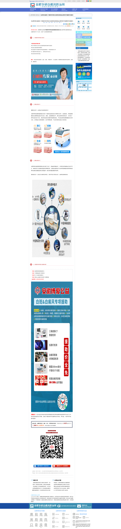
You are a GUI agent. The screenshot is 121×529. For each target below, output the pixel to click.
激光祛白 (66, 518)
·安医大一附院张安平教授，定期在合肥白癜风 (41, 484)
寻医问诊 (56, 518)
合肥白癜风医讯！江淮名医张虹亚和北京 (85, 57)
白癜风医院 (67, 514)
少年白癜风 (41, 515)
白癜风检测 (57, 514)
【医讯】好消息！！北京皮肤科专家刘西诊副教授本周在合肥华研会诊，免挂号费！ (49, 471)
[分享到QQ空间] (66, 24)
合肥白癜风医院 (34, 496)
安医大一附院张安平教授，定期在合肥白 (85, 52)
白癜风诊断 (31, 515)
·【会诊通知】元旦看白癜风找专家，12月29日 (41, 486)
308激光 (36, 526)
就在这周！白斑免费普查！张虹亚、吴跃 (85, 59)
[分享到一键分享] (65, 24)
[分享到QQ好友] (72, 24)
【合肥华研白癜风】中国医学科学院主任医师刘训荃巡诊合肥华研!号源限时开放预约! (56, 15)
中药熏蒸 (45, 526)
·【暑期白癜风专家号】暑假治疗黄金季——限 (41, 482)
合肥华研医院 (33, 15)
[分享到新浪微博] (68, 24)
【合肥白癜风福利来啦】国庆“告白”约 (85, 60)
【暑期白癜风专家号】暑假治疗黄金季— (85, 51)
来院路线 (73, 1)
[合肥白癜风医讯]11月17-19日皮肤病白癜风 (86, 55)
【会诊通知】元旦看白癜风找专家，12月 (86, 54)
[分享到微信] (69, 24)
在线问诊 (87, 517)
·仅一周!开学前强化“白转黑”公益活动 (60, 490)
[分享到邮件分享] (71, 24)
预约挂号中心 (67, 526)
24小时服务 (57, 522)
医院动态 (38, 15)
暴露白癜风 (31, 526)
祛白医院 (56, 526)
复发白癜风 (46, 515)
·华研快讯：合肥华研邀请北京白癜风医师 (61, 482)
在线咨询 (69, 1)
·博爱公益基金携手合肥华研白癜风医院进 (61, 486)
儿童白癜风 (36, 515)
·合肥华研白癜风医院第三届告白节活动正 (61, 484)
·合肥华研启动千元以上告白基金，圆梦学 (61, 488)
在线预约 (83, 1)
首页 (65, 1)
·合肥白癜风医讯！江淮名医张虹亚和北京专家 (41, 490)
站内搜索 (78, 1)
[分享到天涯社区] (73, 24)
